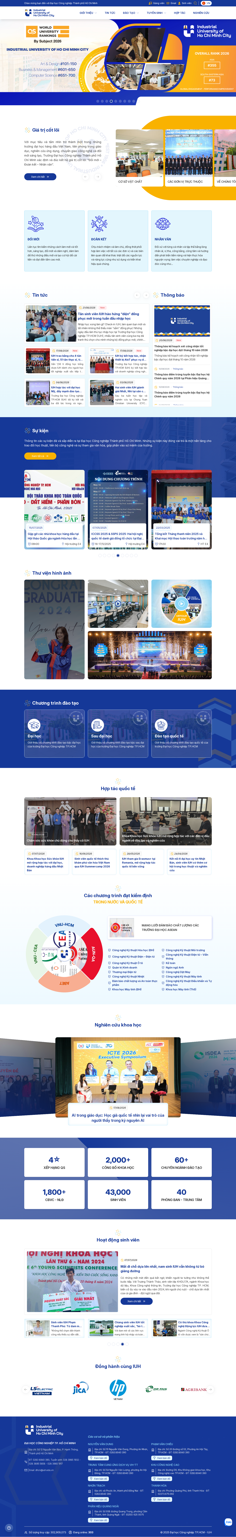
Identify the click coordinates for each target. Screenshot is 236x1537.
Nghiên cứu (201, 12)
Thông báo (172, 295)
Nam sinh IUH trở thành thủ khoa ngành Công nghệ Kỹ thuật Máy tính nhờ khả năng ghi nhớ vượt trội (193, 1324)
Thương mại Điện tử (124, 972)
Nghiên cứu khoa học (118, 1025)
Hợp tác (179, 12)
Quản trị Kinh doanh (124, 967)
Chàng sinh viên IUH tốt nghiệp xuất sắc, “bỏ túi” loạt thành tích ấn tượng (66, 1324)
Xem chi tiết (38, 176)
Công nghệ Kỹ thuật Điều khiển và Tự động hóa (189, 982)
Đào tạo (129, 12)
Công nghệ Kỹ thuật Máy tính (184, 976)
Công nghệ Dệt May (178, 972)
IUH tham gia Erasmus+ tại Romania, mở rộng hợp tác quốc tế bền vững (138, 862)
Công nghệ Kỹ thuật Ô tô (127, 963)
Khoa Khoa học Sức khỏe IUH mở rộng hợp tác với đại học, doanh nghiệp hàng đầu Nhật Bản (45, 864)
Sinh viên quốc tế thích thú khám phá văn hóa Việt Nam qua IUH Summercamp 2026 (92, 862)
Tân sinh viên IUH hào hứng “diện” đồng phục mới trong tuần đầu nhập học (108, 316)
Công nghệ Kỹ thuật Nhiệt (128, 976)
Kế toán (170, 963)
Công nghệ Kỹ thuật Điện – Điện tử (133, 956)
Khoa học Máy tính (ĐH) (126, 989)
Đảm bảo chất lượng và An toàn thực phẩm (134, 982)
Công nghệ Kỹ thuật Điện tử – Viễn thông (187, 956)
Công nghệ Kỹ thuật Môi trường (185, 950)
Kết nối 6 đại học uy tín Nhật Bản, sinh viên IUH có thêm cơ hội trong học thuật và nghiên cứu (188, 864)
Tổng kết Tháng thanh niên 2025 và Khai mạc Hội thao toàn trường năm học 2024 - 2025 (54, 538)
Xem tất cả (38, 456)
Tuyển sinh (154, 12)
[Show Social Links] (9, 1528)
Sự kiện (40, 430)
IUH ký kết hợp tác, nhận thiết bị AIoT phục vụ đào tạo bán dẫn (131, 359)
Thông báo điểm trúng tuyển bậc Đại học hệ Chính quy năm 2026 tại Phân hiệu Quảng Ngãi (182, 378)
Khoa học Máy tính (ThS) (181, 989)
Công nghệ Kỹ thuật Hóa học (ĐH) (133, 950)
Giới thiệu (86, 12)
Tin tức (110, 12)
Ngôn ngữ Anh (175, 967)
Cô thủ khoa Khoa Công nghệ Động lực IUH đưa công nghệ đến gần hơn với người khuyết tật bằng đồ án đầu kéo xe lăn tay (130, 1324)
